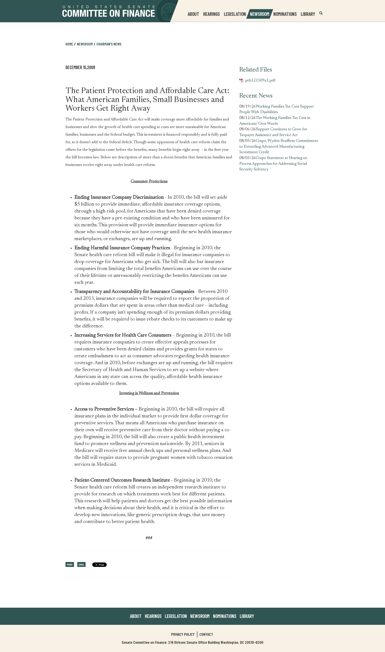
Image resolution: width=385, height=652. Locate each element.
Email (81, 564)
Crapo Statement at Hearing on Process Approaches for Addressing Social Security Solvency (273, 164)
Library (308, 14)
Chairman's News (108, 44)
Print (70, 564)
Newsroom (200, 616)
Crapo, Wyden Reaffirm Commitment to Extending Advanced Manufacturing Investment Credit (278, 146)
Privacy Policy (183, 634)
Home (69, 44)
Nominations (285, 14)
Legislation (235, 14)
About (135, 616)
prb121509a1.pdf (257, 81)
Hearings (211, 14)
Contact (206, 634)
